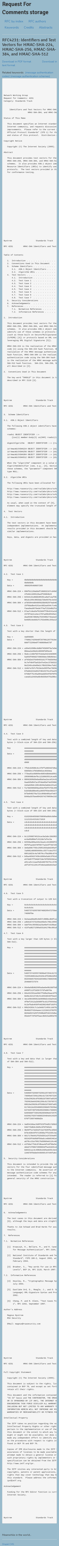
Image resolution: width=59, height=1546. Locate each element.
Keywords (12, 27)
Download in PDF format (16, 61)
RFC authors (37, 21)
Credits (29, 27)
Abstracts (45, 27)
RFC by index (14, 21)
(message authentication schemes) (30, 76)
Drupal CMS (8, 1544)
